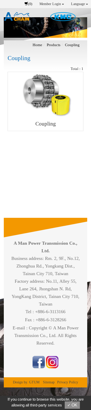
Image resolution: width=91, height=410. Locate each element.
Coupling (72, 45)
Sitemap (49, 382)
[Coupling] (45, 95)
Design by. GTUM (26, 382)
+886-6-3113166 (50, 311)
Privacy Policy (67, 382)
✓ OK (72, 405)
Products (53, 45)
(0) (30, 4)
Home (37, 45)
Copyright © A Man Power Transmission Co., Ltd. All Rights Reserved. (46, 335)
